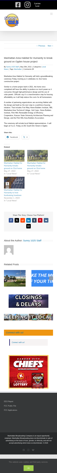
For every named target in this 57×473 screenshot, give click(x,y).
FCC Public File (10, 406)
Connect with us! (15, 332)
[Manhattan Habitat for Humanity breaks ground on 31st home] (14, 156)
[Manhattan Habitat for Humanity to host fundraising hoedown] (14, 183)
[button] (6, 278)
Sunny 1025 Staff (12, 67)
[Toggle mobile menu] (51, 13)
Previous (41, 46)
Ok (28, 468)
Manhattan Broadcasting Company (20, 436)
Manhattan (18, 69)
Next (49, 46)
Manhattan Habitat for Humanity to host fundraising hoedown (13, 192)
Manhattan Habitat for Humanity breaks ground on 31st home (13, 165)
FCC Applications (10, 410)
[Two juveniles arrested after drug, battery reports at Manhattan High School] (42, 271)
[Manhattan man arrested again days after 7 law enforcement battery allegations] (15, 271)
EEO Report (8, 401)
